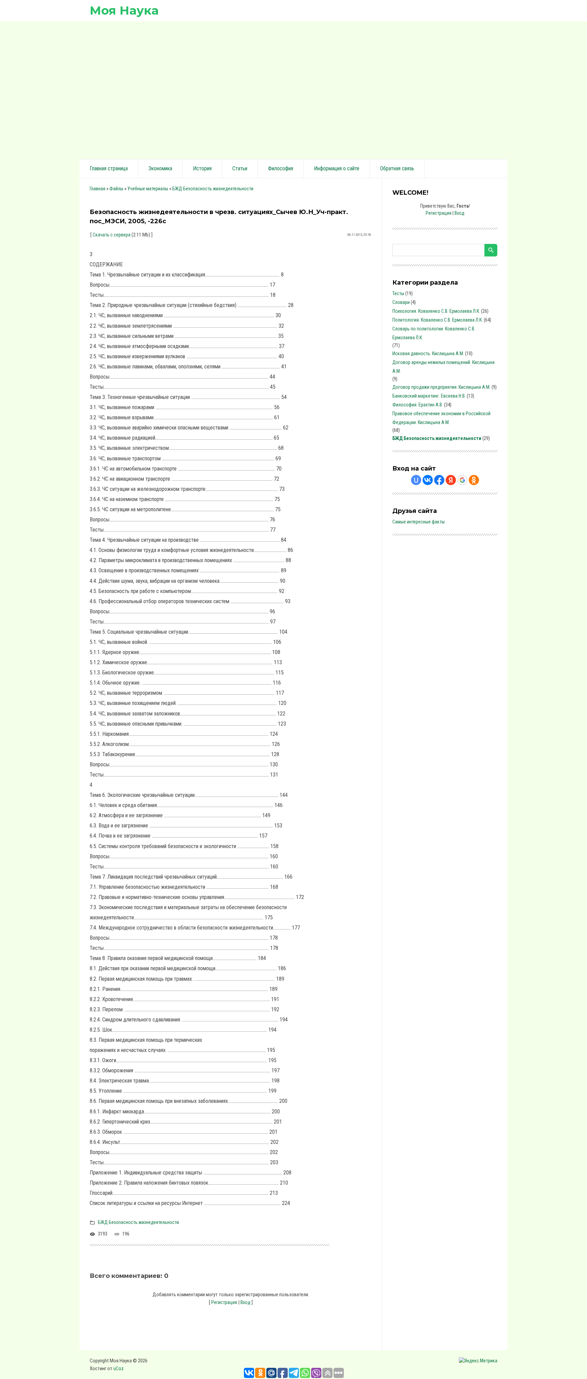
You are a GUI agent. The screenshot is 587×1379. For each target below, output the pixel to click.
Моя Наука (124, 10)
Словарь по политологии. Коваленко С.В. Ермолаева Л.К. (433, 333)
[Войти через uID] (416, 480)
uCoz (118, 1368)
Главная (97, 188)
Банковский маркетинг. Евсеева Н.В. (429, 396)
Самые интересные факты (418, 521)
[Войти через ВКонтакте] (428, 480)
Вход (245, 1302)
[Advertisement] (293, 89)
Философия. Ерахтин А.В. (417, 404)
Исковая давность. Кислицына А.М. (428, 353)
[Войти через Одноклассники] (474, 480)
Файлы (116, 188)
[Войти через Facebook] (439, 480)
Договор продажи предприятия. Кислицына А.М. (441, 387)
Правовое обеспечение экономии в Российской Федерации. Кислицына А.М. (441, 418)
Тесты (398, 293)
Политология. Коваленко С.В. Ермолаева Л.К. (437, 320)
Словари (401, 302)
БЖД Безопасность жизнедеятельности (212, 188)
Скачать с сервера (111, 234)
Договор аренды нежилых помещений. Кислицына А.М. (443, 367)
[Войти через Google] (462, 480)
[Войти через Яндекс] (451, 480)
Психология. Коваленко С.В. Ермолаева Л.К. (436, 311)
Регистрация (224, 1302)
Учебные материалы (147, 188)
